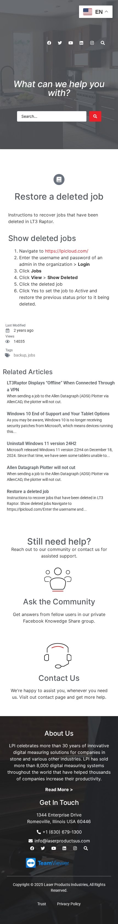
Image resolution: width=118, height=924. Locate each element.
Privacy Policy (69, 904)
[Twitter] (60, 43)
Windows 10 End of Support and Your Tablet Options (58, 413)
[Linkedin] (81, 43)
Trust (41, 904)
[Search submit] (95, 116)
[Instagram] (92, 43)
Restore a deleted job (28, 491)
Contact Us (59, 678)
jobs (31, 355)
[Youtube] (70, 43)
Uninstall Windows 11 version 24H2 (41, 443)
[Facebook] (49, 43)
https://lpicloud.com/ (66, 251)
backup (20, 355)
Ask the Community (59, 601)
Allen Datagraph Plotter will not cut (41, 467)
